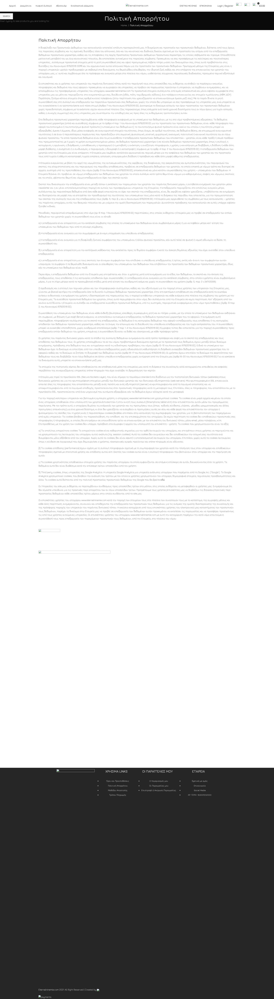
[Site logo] (137, 5)
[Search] (239, 6)
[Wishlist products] (247, 6)
